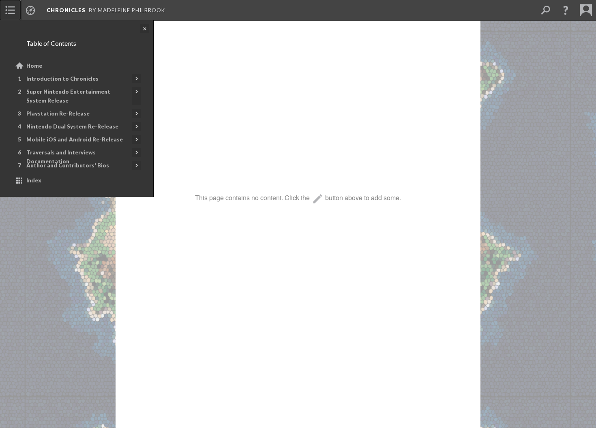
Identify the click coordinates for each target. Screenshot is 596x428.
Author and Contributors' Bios (67, 165)
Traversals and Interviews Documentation (61, 157)
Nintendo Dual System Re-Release (72, 126)
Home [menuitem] (34, 65)
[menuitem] (10, 10)
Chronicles (66, 10)
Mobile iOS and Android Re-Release (74, 139)
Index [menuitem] (33, 180)
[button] (565, 10)
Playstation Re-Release (58, 113)
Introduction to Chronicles (62, 78)
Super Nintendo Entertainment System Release (68, 96)
